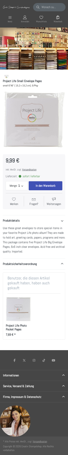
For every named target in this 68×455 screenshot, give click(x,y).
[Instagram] (34, 360)
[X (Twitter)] (24, 360)
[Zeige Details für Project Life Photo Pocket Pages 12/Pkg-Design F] (18, 308)
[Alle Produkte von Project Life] (7, 76)
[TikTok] (44, 360)
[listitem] (34, 119)
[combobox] (49, 7)
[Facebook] (14, 360)
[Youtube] (53, 360)
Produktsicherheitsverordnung (20, 264)
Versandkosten (29, 169)
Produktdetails (11, 221)
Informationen (11, 375)
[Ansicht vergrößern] (34, 119)
